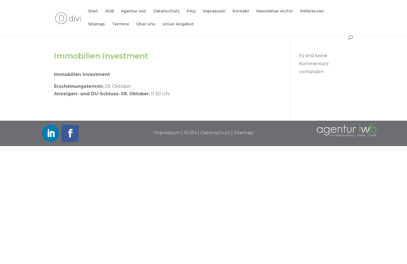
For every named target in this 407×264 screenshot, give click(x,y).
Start (93, 11)
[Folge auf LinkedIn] (50, 133)
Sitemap (96, 24)
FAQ (191, 11)
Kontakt (241, 11)
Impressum (214, 11)
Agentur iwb (133, 11)
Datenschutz (166, 11)
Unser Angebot (178, 24)
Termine (120, 24)
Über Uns (145, 24)
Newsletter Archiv (274, 11)
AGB (109, 11)
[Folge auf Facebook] (70, 133)
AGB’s (190, 132)
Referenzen (312, 11)
